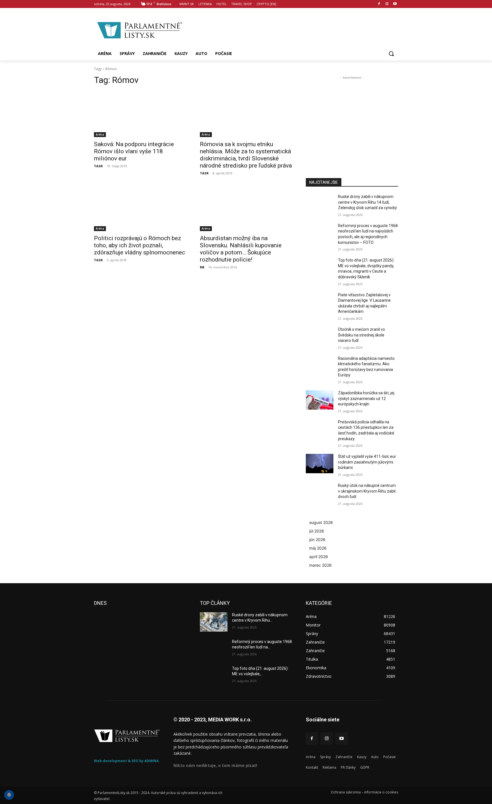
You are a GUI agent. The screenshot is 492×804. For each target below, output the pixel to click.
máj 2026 (318, 548)
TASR (98, 166)
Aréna (100, 134)
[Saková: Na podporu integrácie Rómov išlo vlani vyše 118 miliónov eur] (140, 114)
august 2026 (321, 522)
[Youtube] (394, 4)
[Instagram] (387, 4)
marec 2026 (320, 565)
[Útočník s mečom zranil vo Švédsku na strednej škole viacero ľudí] (319, 336)
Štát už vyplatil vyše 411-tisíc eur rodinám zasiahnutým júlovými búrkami (367, 462)
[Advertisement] (291, 29)
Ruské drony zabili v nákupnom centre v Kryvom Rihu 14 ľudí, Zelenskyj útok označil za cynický (367, 202)
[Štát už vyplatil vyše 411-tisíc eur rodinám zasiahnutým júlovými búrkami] (319, 463)
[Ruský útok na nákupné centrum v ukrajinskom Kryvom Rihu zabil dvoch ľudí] (319, 492)
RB (202, 267)
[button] (391, 53)
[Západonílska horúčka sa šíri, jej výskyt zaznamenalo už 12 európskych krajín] (319, 400)
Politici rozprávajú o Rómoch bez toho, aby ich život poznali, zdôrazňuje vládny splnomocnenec (139, 245)
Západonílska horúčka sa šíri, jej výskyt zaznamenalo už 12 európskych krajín (366, 398)
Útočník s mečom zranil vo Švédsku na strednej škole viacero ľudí (361, 335)
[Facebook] (379, 4)
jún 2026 (317, 539)
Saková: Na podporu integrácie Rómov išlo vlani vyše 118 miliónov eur (134, 151)
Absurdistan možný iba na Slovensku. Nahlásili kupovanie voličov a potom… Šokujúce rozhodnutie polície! (241, 249)
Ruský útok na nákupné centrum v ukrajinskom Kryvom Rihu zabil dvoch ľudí (367, 491)
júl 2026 (316, 530)
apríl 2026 (318, 556)
